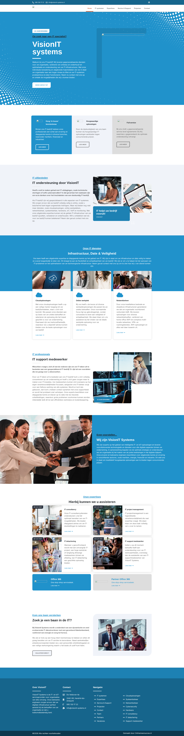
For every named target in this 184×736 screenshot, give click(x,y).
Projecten (137, 8)
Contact (147, 8)
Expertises (111, 8)
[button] (149, 2)
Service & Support (124, 8)
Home (90, 8)
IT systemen (99, 8)
